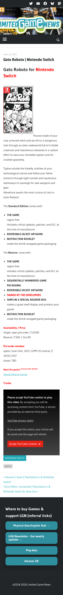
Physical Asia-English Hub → (31, 525)
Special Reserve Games (15, 374)
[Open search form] (58, 40)
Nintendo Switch (14, 458)
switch (8, 466)
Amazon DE (31, 561)
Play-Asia (31, 550)
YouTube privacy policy (20, 420)
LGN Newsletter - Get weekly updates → (26, 538)
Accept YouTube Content (23, 443)
